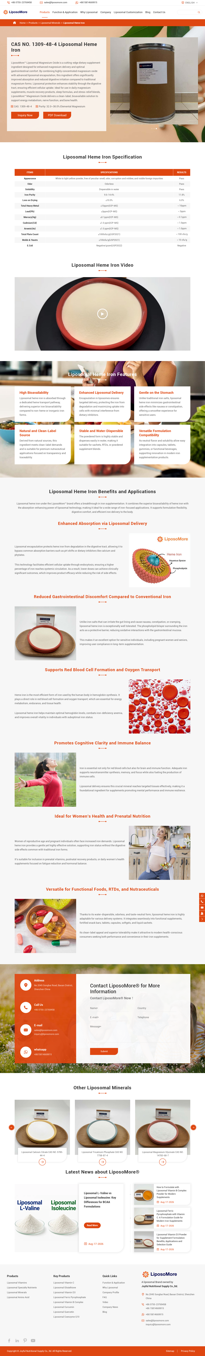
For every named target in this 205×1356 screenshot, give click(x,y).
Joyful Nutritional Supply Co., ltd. (36, 1351)
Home (23, 23)
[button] (151, 128)
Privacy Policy (188, 1351)
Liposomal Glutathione (64, 1287)
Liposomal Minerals (50, 23)
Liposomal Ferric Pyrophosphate (69, 1297)
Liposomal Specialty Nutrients (22, 1287)
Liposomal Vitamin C (63, 1282)
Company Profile (110, 1292)
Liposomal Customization (128, 12)
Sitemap (170, 1351)
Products (45, 12)
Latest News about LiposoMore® (103, 1172)
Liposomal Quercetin (63, 1312)
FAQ (104, 1297)
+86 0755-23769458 (21, 2)
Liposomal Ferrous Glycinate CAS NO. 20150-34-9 (162, 1154)
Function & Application (65, 12)
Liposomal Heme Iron (74, 23)
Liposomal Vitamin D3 (64, 1292)
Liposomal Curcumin (63, 1307)
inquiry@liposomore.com (46, 1034)
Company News (110, 1307)
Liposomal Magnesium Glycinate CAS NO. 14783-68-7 (102, 1154)
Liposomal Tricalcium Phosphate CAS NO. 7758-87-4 (42, 1154)
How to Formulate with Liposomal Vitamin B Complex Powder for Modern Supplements (171, 1192)
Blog (147, 12)
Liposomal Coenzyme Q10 (66, 1316)
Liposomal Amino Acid (18, 1297)
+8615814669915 (88, 2)
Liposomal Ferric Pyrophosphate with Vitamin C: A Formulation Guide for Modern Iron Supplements (171, 1216)
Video (105, 1302)
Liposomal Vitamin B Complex (68, 1302)
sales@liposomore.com (55, 2)
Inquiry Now (25, 115)
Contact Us (159, 12)
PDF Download (57, 115)
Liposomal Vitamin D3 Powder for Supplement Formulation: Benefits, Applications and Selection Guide (172, 1239)
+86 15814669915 (155, 1308)
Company (105, 12)
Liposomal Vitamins (17, 1282)
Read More (92, 1225)
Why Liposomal (89, 12)
